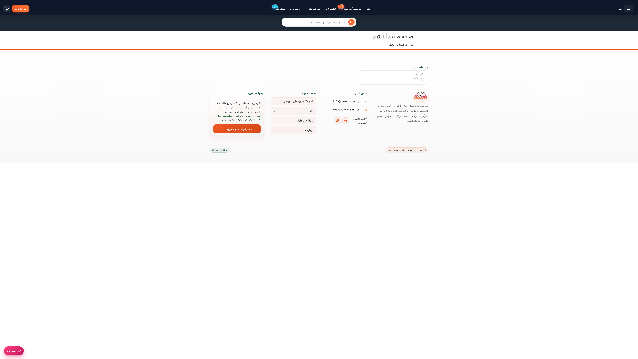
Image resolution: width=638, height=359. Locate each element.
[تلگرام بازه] (345, 120)
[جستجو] (351, 22)
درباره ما (308, 130)
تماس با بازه (360, 93)
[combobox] (319, 22)
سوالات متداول (305, 120)
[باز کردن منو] (628, 8)
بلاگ (311, 111)
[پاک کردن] (286, 22)
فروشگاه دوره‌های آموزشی (298, 101)
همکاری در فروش (219, 150)
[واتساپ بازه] (337, 120)
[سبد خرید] (6, 8)
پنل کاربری (20, 8)
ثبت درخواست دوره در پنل (239, 129)
